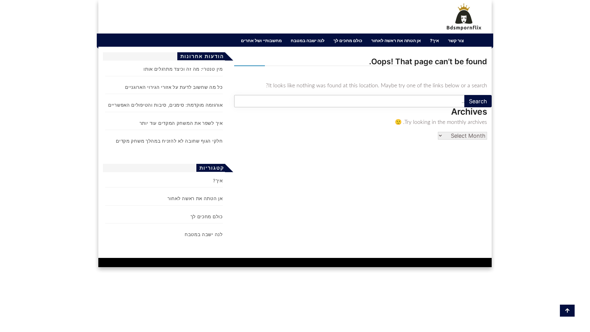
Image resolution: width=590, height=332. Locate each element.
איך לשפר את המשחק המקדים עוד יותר (181, 123)
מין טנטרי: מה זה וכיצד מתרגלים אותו (183, 69)
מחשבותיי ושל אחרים (261, 40)
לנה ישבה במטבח (307, 40)
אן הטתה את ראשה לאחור (396, 40)
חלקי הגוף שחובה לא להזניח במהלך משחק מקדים (169, 141)
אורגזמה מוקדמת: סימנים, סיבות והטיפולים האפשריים (165, 105)
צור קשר (456, 40)
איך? (434, 40)
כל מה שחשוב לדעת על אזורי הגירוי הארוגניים (173, 87)
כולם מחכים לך (347, 40)
